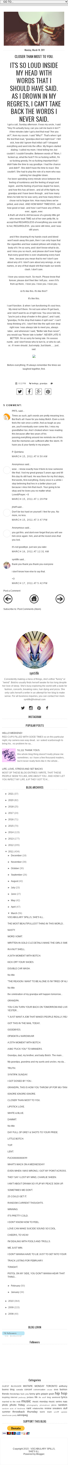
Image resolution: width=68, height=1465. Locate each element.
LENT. (11, 1151)
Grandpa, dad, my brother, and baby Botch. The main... (35, 1055)
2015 (11, 826)
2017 (11, 813)
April (13, 907)
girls (38, 1394)
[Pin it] (48, 391)
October (15, 868)
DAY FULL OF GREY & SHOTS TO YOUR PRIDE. (33, 1132)
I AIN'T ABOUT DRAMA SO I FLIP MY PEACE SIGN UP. (35, 1183)
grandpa (43, 383)
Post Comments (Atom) (29, 609)
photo (5, 1405)
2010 (11, 1301)
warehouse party (9, 1415)
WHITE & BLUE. (16, 1113)
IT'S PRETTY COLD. (18, 1215)
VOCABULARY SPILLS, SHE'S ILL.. (26, 917)
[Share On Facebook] (29, 391)
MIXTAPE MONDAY (33, 1386)
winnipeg (22, 1415)
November (16, 862)
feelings (35, 383)
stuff (65, 1408)
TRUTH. (12, 1068)
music (26, 1401)
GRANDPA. (13, 1000)
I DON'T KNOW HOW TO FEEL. (23, 1222)
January (15, 1292)
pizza (53, 1405)
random (62, 1404)
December (16, 855)
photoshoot (45, 1405)
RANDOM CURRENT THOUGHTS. (25, 1203)
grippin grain (47, 1394)
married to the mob (11, 1401)
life (36, 1397)
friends (5, 1394)
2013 (11, 838)
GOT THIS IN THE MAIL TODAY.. (24, 1023)
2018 (11, 806)
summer (6, 1411)
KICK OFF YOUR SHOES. (21, 962)
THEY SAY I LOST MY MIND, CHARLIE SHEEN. (32, 1177)
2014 (11, 832)
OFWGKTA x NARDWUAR (21, 1036)
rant (28, 1408)
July (13, 887)
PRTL (15, 411)
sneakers (57, 1408)
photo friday (17, 1404)
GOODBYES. (14, 1029)
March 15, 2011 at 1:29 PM (29, 499)
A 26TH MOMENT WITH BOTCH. (24, 955)
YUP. (10, 1145)
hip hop (61, 1393)
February (15, 1285)
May (13, 900)
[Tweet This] (19, 391)
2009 (11, 1307)
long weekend (53, 1397)
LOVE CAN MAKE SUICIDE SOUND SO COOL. (32, 1228)
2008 (11, 1314)
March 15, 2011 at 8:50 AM (29, 456)
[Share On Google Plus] (38, 391)
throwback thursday (24, 1411)
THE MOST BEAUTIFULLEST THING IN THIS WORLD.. (36, 923)
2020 (11, 800)
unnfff (56, 1412)
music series (55, 1401)
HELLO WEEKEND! (12, 733)
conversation (39, 1389)
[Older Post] (60, 602)
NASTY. (11, 930)
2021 (11, 794)
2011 (11, 851)
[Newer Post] (7, 602)
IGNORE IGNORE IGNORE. (22, 1094)
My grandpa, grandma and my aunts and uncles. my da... (37, 1061)
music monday (40, 1401)
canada (19, 1389)
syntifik (15, 559)
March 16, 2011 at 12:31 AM (30, 551)
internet (14, 1397)
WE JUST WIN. (15, 1247)
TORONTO (51, 1386)
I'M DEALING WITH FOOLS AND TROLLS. (29, 1241)
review (48, 1408)
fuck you (25, 1394)
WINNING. (13, 1209)
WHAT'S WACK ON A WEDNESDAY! (26, 1164)
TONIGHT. (13, 1267)
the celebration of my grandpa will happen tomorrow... (35, 994)
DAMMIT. (12, 1119)
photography (32, 1405)
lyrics (64, 1397)
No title (11, 975)
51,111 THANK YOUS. (28, 750)
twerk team (46, 1412)
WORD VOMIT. (15, 936)
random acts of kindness (13, 1408)
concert (28, 1389)
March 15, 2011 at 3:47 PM (29, 520)
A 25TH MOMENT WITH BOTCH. (24, 1042)
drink (56, 1389)
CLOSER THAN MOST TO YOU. (24, 1100)
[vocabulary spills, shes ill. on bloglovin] (13, 1335)
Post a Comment (11, 590)
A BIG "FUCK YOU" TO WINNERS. (25, 1049)
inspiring (6, 1397)
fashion (63, 1389)
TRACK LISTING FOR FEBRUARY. (25, 1260)
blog (12, 1389)
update (64, 1412)
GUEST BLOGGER (11, 1386)
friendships (15, 1394)
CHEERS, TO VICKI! (18, 1235)
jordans (30, 1397)
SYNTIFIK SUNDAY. (18, 1074)
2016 (11, 819)
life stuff (42, 1397)
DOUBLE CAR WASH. (19, 968)
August (14, 881)
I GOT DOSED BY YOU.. (20, 1081)
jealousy (22, 1397)
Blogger (40, 1454)
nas (65, 1401)
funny (32, 1394)
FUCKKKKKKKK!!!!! (17, 1158)
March (14, 913)
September (16, 874)
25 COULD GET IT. (17, 1196)
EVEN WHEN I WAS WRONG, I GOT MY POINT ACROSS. (37, 1171)
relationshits (37, 1408)
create (49, 1390)
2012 (11, 845)
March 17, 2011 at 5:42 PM (29, 583)
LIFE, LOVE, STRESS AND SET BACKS (22, 769)
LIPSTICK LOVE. (16, 1106)
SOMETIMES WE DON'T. (20, 1190)
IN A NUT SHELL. (16, 949)
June (13, 894)
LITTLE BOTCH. (16, 1138)
